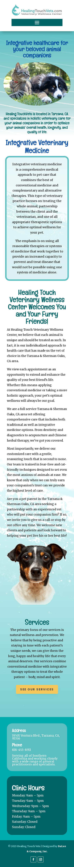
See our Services (37, 689)
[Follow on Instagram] (41, 859)
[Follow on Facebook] (33, 859)
